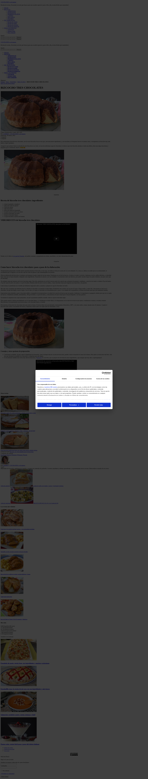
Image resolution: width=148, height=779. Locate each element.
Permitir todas (98, 405)
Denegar (49, 405)
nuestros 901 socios (50, 387)
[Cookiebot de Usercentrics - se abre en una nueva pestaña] (103, 373)
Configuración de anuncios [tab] (83, 378)
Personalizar (73, 405)
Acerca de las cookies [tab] (102, 378)
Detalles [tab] (64, 378)
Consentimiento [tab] (45, 378)
